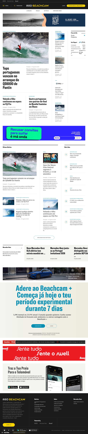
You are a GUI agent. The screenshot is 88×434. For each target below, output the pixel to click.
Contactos (56, 410)
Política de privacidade (59, 401)
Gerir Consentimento (55, 430)
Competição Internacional (9, 31)
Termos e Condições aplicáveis (35, 333)
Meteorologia (58, 56)
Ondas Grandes (37, 411)
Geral (44, 151)
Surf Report (74, 42)
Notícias (75, 403)
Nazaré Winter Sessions (79, 401)
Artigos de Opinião (38, 409)
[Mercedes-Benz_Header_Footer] (10, 1)
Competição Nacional (38, 404)
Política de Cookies (58, 403)
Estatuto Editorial (57, 409)
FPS (56, 80)
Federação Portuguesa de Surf (40, 402)
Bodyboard (32, 96)
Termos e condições (58, 405)
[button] (17, 248)
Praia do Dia (74, 33)
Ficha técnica (57, 407)
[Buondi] (16, 1)
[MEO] (4, 1)
